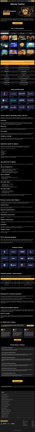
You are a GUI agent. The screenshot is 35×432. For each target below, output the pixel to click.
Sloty (30, 33)
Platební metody (4, 408)
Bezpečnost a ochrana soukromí (6, 411)
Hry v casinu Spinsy (4, 394)
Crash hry (21, 33)
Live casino (12, 33)
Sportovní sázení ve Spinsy (5, 401)
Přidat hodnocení (30, 325)
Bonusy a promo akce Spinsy (6, 404)
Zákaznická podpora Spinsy (5, 413)
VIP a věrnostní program (5, 406)
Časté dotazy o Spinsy (5, 416)
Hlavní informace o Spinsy (5, 396)
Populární (4, 33)
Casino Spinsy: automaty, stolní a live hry (7, 399)
